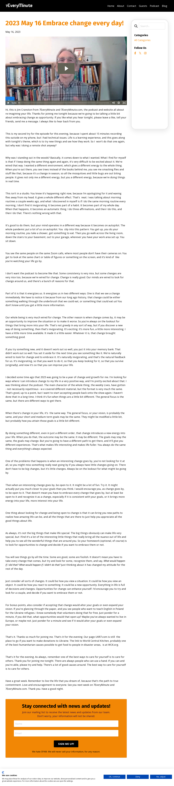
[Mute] (113, 103)
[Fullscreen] (124, 103)
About (120, 6)
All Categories (142, 40)
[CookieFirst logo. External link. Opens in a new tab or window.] (3, 772)
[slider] (64, 103)
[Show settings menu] (119, 103)
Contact (131, 6)
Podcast (154, 6)
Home (110, 6)
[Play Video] (8, 103)
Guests (143, 6)
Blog (164, 6)
